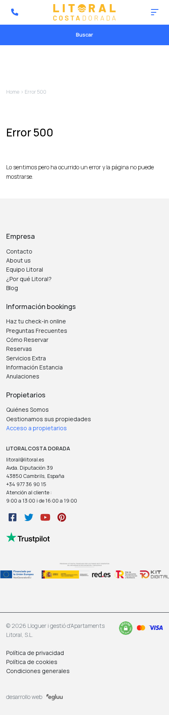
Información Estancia (34, 367)
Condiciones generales (38, 671)
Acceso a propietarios (36, 428)
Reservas (19, 349)
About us (18, 260)
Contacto (19, 251)
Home (12, 91)
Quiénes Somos (27, 409)
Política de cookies (31, 662)
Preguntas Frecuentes (36, 330)
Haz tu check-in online (36, 321)
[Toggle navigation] (154, 12)
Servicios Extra (26, 358)
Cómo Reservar (27, 340)
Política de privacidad (35, 653)
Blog (12, 288)
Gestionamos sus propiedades (48, 419)
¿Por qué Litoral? (29, 279)
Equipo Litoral (24, 269)
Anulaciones (22, 376)
